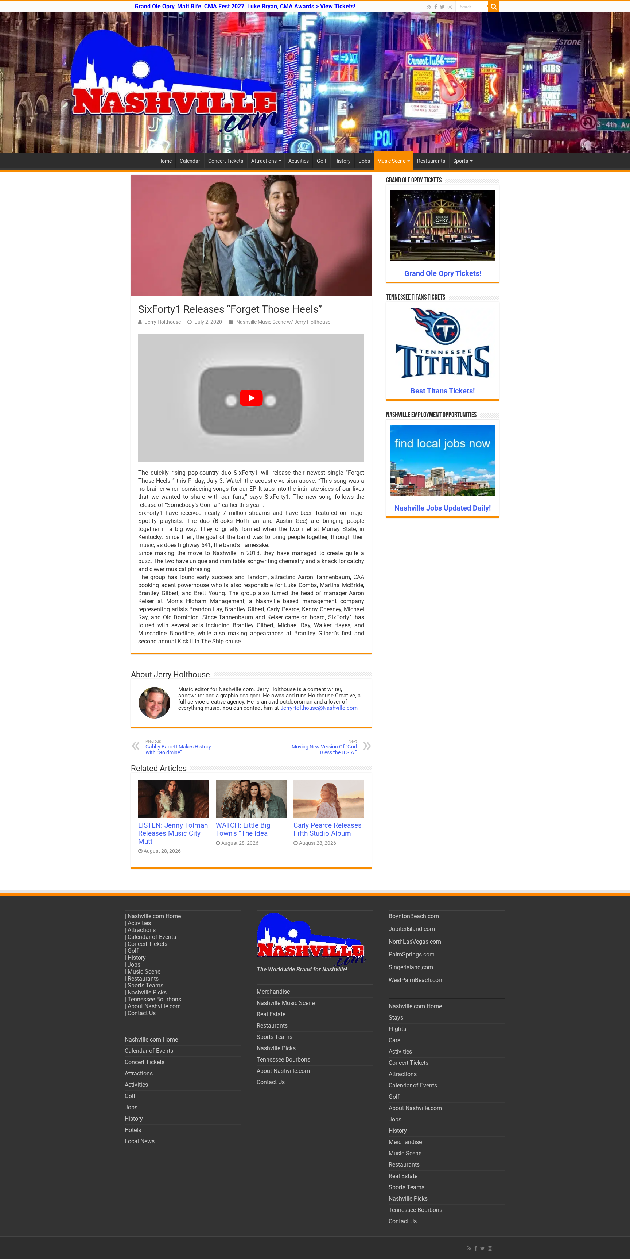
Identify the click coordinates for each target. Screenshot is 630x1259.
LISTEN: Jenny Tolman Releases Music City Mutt (173, 833)
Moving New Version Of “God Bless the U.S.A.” (324, 747)
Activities (298, 161)
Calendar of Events (152, 936)
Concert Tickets (225, 161)
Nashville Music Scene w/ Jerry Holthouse (283, 322)
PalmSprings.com (412, 954)
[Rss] (429, 7)
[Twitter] (442, 7)
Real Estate (271, 1014)
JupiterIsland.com (412, 928)
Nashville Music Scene (286, 1003)
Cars (394, 1040)
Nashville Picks (147, 992)
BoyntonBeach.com (414, 916)
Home (165, 161)
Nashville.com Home (154, 916)
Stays (396, 1017)
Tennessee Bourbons (154, 999)
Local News (140, 1141)
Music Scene (391, 161)
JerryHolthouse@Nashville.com (319, 708)
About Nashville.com (154, 1006)
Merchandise (273, 991)
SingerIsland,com (411, 967)
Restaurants (431, 161)
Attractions (264, 161)
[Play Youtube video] (251, 398)
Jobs (364, 161)
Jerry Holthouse (163, 322)
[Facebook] (435, 7)
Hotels (133, 1130)
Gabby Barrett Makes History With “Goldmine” (178, 747)
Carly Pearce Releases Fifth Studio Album (327, 829)
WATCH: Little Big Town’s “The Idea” (243, 829)
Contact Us (142, 1013)
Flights (397, 1028)
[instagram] (450, 7)
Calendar (190, 161)
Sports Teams (145, 985)
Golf (321, 161)
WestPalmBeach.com (416, 980)
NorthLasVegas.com (415, 941)
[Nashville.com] (315, 82)
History (342, 161)
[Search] (493, 6)
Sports (460, 161)
